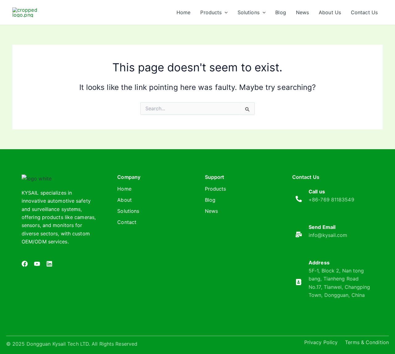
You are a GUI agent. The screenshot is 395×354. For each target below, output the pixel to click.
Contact (126, 222)
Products (215, 189)
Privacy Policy (321, 342)
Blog (210, 200)
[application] (225, 12)
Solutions (128, 211)
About (124, 200)
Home (124, 189)
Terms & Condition (367, 342)
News (211, 211)
